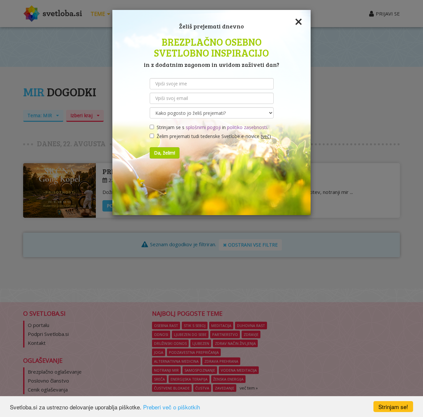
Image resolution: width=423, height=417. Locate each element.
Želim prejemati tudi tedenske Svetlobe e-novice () (212, 136)
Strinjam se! (393, 406)
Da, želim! (164, 153)
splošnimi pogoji (203, 127)
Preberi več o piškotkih (171, 407)
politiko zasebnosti (247, 127)
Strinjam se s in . (211, 127)
